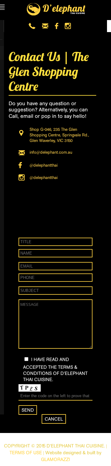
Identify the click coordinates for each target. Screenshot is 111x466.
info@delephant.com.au (51, 152)
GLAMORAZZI (55, 459)
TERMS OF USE (26, 452)
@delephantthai (44, 165)
